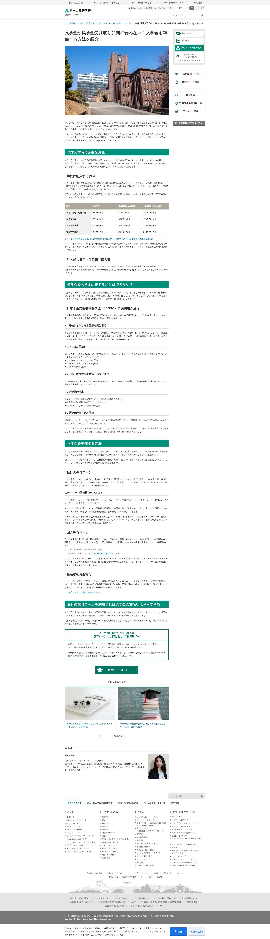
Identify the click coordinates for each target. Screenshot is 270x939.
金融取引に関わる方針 (167, 898)
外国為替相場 (113, 877)
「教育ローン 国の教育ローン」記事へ (84, 592)
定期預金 (105, 826)
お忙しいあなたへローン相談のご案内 (80, 842)
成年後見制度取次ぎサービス (148, 844)
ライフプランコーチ (144, 859)
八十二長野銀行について (174, 2)
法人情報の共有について (124, 898)
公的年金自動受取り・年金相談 (183, 866)
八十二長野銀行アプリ (180, 820)
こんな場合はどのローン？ (76, 839)
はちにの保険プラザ (144, 856)
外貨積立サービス (108, 833)
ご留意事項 (106, 858)
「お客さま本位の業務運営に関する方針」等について (116, 902)
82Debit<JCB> (177, 817)
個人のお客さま (76, 2)
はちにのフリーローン (74, 830)
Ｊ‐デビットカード (179, 856)
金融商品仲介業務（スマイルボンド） (116, 839)
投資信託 (105, 817)
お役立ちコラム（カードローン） (79, 852)
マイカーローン (72, 823)
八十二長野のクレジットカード (183, 823)
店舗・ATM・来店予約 (191, 47)
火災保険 (140, 862)
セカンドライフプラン (110, 845)
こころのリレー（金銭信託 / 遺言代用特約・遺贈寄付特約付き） (152, 824)
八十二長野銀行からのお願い (81, 902)
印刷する (199, 23)
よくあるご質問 (146, 8)
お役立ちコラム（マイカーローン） (79, 845)
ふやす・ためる (110, 812)
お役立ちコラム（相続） (146, 866)
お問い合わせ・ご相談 (164, 8)
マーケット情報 (191, 111)
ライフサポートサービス (146, 820)
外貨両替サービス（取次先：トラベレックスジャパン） (187, 851)
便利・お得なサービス (183, 812)
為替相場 (190, 95)
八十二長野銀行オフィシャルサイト (78, 12)
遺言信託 (140, 834)
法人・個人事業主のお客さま (107, 2)
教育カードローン (73, 826)
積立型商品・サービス (110, 852)
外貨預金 (105, 830)
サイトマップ (160, 906)
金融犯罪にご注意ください (190, 123)
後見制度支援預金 (143, 847)
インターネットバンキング (182, 830)
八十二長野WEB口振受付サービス (185, 844)
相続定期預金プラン (109, 848)
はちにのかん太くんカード (76, 820)
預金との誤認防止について (190, 898)
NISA (103, 820)
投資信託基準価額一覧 (190, 103)
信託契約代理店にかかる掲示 (116, 906)
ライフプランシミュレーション (183, 859)
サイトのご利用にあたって (141, 906)
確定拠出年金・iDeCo (110, 842)
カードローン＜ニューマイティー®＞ (80, 836)
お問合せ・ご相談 (191, 82)
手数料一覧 (186, 33)
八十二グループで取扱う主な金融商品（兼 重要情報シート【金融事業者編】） (170, 902)
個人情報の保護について (102, 898)
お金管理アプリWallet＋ (181, 826)
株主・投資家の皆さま (142, 2)
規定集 (159, 877)
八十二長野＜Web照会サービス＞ (184, 833)
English (133, 8)
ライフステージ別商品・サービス (184, 862)
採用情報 (198, 2)
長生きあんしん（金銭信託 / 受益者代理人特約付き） (151, 829)
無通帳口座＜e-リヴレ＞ (181, 836)
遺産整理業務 (142, 837)
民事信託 (140, 840)
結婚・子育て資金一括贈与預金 (148, 853)
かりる (70, 812)
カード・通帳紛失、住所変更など (189, 57)
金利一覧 (185, 40)
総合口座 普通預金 (108, 855)
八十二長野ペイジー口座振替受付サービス (187, 840)
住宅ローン (70, 817)
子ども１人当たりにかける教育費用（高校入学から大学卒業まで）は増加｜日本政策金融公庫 (112, 239)
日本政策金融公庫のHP (101, 553)
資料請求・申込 (191, 74)
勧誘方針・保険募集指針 (79, 898)
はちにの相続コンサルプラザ (148, 817)
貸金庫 (174, 848)
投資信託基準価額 (129, 877)
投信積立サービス (108, 823)
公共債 (104, 836)
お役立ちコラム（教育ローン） (78, 848)
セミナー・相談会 (151, 873)
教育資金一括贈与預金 (145, 850)
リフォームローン (73, 833)
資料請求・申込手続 (94, 873)
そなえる (141, 812)
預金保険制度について (146, 898)
